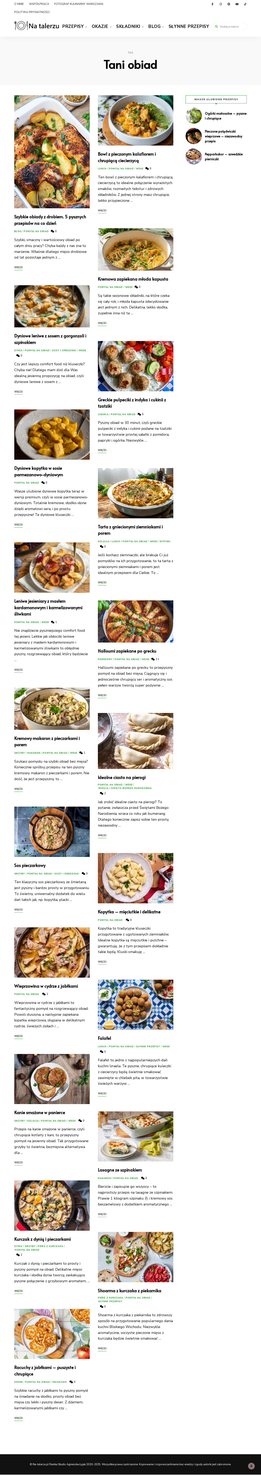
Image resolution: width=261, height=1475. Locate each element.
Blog (154, 26)
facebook (212, 4)
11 (157, 659)
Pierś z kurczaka (50, 1246)
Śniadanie (59, 1382)
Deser (18, 1382)
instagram (221, 4)
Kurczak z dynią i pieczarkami (42, 1239)
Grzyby (19, 752)
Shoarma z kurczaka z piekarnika (129, 1290)
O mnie (19, 4)
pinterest (229, 4)
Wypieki (164, 541)
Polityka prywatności (32, 12)
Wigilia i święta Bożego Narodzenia (125, 788)
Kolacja (33, 1120)
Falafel (104, 1038)
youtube (237, 4)
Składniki (128, 26)
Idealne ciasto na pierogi (122, 777)
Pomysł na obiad (36, 231)
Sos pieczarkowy (29, 865)
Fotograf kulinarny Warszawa (78, 4)
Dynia (18, 350)
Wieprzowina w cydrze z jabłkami (46, 986)
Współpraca (39, 4)
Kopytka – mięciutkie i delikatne (129, 912)
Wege (82, 350)
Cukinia (103, 414)
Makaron (34, 752)
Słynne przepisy (189, 26)
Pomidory (105, 659)
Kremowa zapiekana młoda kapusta (133, 279)
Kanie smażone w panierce (39, 1112)
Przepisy (73, 26)
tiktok (245, 4)
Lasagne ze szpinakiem (120, 1170)
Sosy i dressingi (64, 350)
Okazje (100, 26)
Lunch (102, 168)
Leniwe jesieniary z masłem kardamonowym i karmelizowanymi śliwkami (48, 607)
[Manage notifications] (251, 1466)
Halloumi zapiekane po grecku (127, 651)
